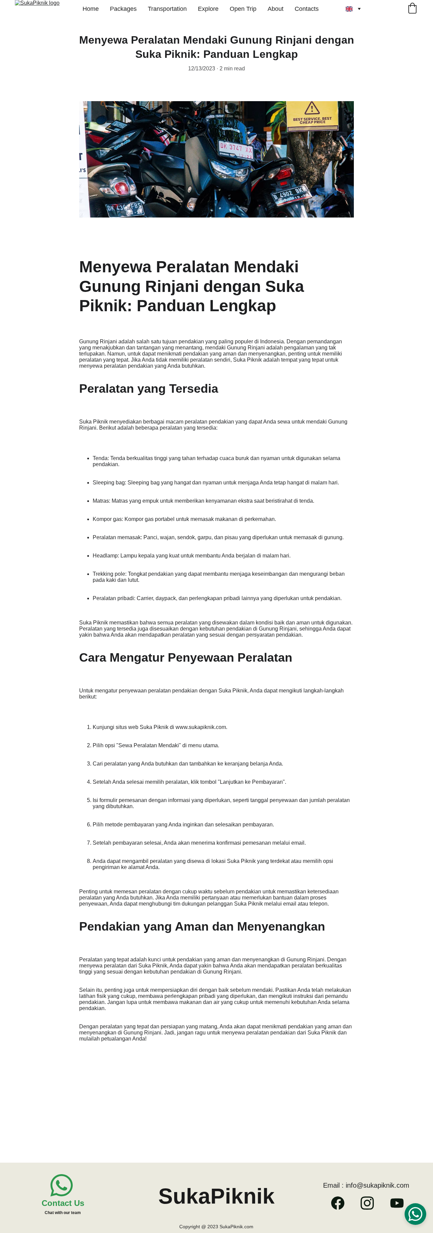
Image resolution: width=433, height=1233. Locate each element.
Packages (123, 8)
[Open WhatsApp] (415, 1214)
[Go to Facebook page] (341, 1203)
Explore (208, 8)
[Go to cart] (412, 9)
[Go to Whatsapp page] (61, 1185)
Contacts (307, 8)
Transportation (167, 8)
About (275, 8)
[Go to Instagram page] (371, 1203)
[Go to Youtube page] (397, 1203)
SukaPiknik (216, 1196)
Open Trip (243, 8)
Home (91, 8)
